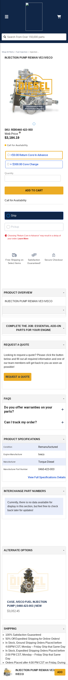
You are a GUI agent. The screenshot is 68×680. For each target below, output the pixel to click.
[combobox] (34, 37)
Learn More (23, 238)
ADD (60, 672)
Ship (13, 215)
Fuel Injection (22, 52)
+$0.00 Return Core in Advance (29, 155)
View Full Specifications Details (47, 477)
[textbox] (34, 36)
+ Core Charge (24, 164)
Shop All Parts (8, 52)
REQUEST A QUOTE (18, 376)
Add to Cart (34, 190)
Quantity (9, 173)
